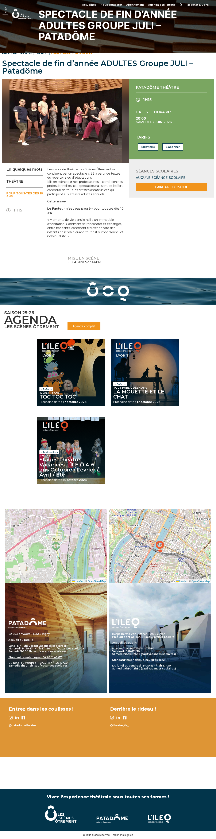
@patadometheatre (22, 725)
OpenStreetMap (97, 581)
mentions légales (123, 835)
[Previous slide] (8, 121)
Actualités (89, 4)
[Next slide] (123, 121)
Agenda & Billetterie (162, 4)
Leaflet (79, 581)
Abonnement (135, 4)
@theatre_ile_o (120, 725)
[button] (56, 546)
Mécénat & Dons (197, 4)
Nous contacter (111, 4)
